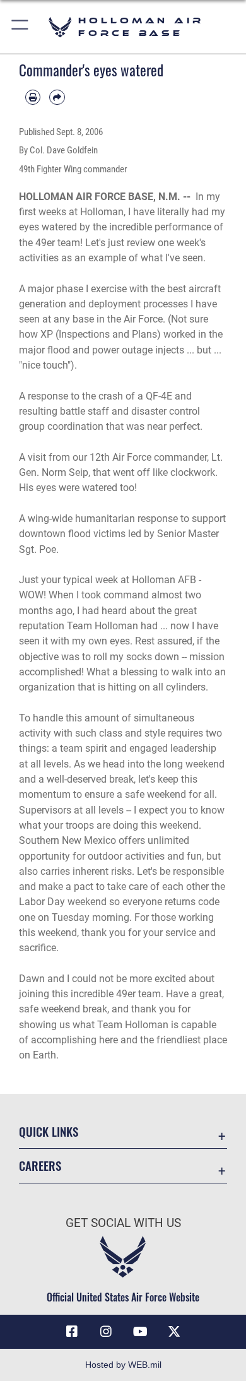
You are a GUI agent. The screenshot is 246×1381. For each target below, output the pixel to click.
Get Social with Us (123, 1223)
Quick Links (48, 1131)
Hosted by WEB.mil (123, 1365)
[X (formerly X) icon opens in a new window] (174, 1331)
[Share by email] (56, 97)
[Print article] (32, 97)
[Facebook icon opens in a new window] (71, 1331)
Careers (40, 1165)
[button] (20, 27)
